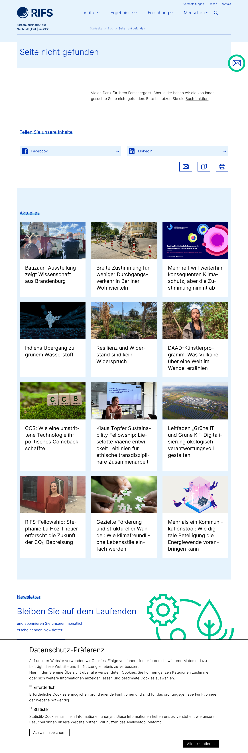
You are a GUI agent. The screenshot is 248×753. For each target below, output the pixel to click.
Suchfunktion (197, 98)
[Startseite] (35, 13)
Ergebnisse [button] (122, 12)
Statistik (40, 709)
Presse (212, 4)
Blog (110, 28)
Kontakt (226, 4)
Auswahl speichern (49, 732)
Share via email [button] (185, 166)
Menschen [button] (194, 12)
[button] (204, 166)
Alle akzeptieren (201, 744)
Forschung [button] (158, 12)
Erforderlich (44, 687)
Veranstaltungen (193, 4)
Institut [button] (89, 12)
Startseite (96, 28)
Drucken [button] (222, 166)
